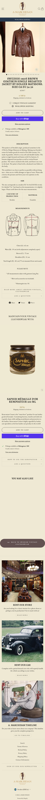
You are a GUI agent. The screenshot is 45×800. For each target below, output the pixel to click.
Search (22, 743)
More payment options (22, 124)
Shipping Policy (22, 756)
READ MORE (22, 675)
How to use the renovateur (22, 459)
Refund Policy (22, 750)
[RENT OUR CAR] (22, 641)
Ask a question (22, 296)
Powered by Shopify (22, 798)
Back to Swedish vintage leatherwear (23, 543)
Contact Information (22, 760)
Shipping (16, 98)
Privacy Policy (22, 753)
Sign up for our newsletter (22, 766)
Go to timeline (22, 735)
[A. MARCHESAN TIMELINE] (22, 701)
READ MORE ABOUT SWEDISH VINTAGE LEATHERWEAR (22, 290)
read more (22, 615)
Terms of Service (22, 746)
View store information (11, 135)
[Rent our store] (22, 581)
